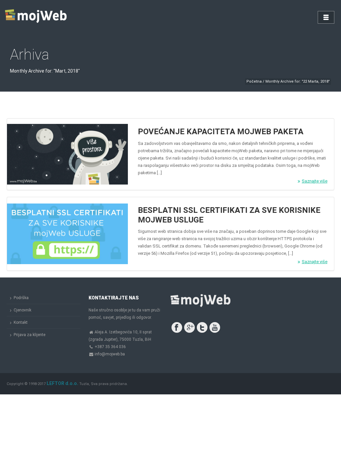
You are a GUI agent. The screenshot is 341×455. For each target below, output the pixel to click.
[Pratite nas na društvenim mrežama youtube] (214, 327)
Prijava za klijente (29, 334)
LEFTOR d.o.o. (62, 383)
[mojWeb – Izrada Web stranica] (36, 16)
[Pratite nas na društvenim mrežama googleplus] (189, 327)
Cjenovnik (22, 310)
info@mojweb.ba (110, 354)
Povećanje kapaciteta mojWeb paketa (220, 131)
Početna (254, 81)
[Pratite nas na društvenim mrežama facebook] (176, 327)
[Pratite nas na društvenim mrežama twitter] (202, 327)
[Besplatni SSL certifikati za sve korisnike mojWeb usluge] (67, 234)
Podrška (21, 297)
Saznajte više (314, 181)
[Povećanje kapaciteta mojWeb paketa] (67, 154)
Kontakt (21, 322)
